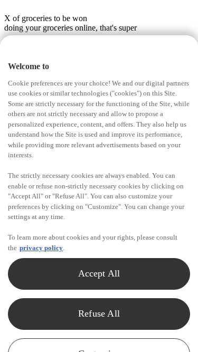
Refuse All (99, 313)
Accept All (99, 273)
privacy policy (41, 248)
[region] (99, 193)
